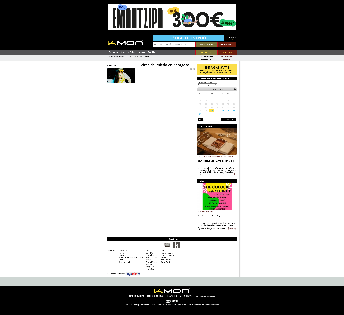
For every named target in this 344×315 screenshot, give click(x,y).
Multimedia (226, 56)
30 (234, 111)
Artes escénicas (128, 52)
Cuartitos (122, 255)
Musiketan (150, 269)
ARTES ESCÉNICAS (123, 251)
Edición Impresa (206, 56)
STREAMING (111, 251)
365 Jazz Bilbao (152, 266)
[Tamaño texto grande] (193, 69)
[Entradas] (176, 247)
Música (142, 52)
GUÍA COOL (206, 52)
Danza (121, 260)
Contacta (206, 59)
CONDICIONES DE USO (156, 296)
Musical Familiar (167, 253)
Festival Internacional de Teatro (131, 257)
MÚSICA (148, 251)
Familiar (152, 52)
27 (217, 111)
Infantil (163, 257)
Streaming (113, 52)
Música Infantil (151, 257)
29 (228, 111)
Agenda (226, 59)
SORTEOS (227, 52)
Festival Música (151, 255)
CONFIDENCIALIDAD (136, 296)
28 (223, 111)
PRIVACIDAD (172, 296)
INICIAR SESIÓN (227, 44)
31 (200, 114)
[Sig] (234, 89)
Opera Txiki (165, 262)
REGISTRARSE (206, 44)
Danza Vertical (124, 262)
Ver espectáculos (228, 119)
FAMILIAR (163, 251)
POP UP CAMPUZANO (205, 211)
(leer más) (231, 174)
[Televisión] (167, 247)
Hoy (200, 119)
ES (232, 39)
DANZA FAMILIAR (167, 255)
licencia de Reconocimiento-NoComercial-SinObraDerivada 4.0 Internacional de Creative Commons (181, 305)
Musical (149, 264)
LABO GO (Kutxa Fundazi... (138, 56)
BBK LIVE (149, 253)
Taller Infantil (166, 260)
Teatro (121, 253)
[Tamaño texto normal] (191, 69)
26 (212, 111)
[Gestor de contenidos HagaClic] (133, 274)
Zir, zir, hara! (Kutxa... (116, 56)
